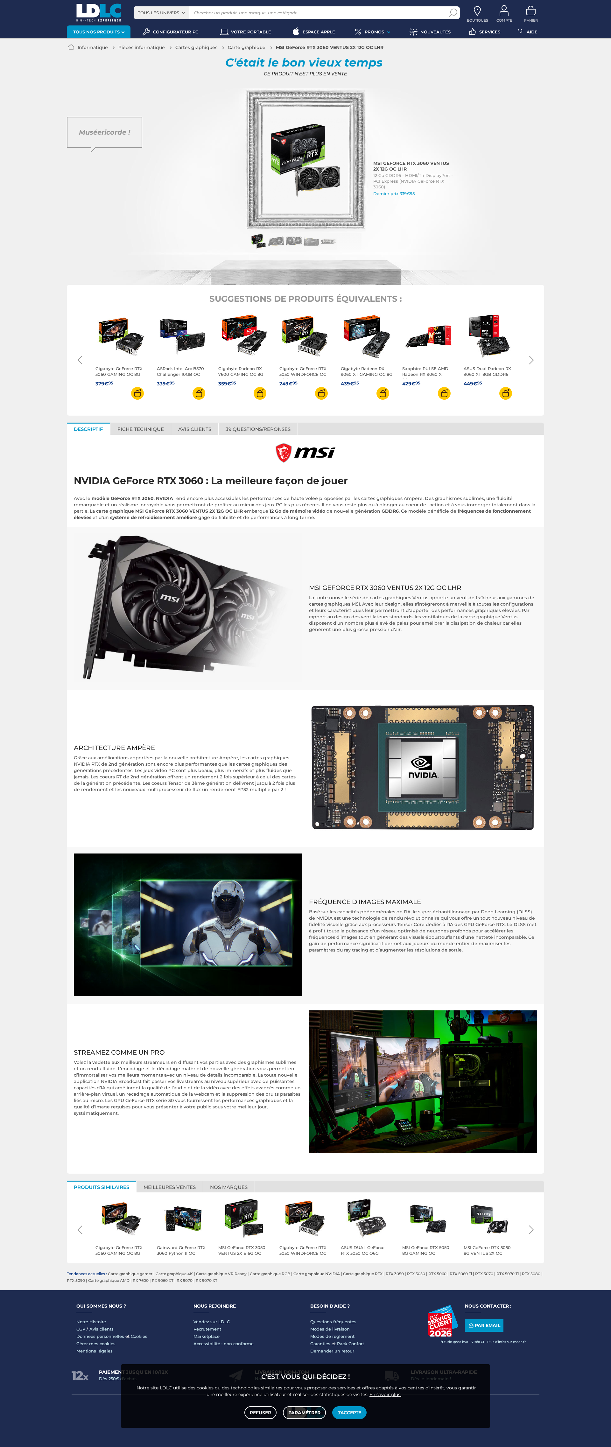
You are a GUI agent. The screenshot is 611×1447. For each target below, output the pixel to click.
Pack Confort (350, 1343)
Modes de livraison (330, 1328)
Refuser (260, 1412)
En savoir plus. (385, 1394)
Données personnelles (100, 1336)
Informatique (93, 47)
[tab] (258, 429)
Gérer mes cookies (96, 1343)
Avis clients (101, 1328)
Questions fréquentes (333, 1321)
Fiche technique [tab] (140, 429)
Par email (487, 1325)
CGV (80, 1328)
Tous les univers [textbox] (158, 12)
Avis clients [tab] (194, 429)
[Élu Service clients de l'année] (443, 1335)
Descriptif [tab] (88, 429)
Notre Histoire (91, 1321)
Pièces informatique (141, 47)
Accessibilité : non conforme (223, 1343)
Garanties (320, 1343)
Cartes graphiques (196, 47)
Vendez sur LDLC (211, 1321)
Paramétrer (304, 1412)
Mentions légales (94, 1350)
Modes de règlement (332, 1336)
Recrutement (207, 1328)
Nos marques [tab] (229, 1187)
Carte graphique (246, 47)
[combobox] (161, 12)
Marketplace (206, 1336)
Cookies (139, 1336)
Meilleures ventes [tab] (170, 1187)
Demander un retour (332, 1350)
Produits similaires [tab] (101, 1187)
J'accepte (349, 1412)
